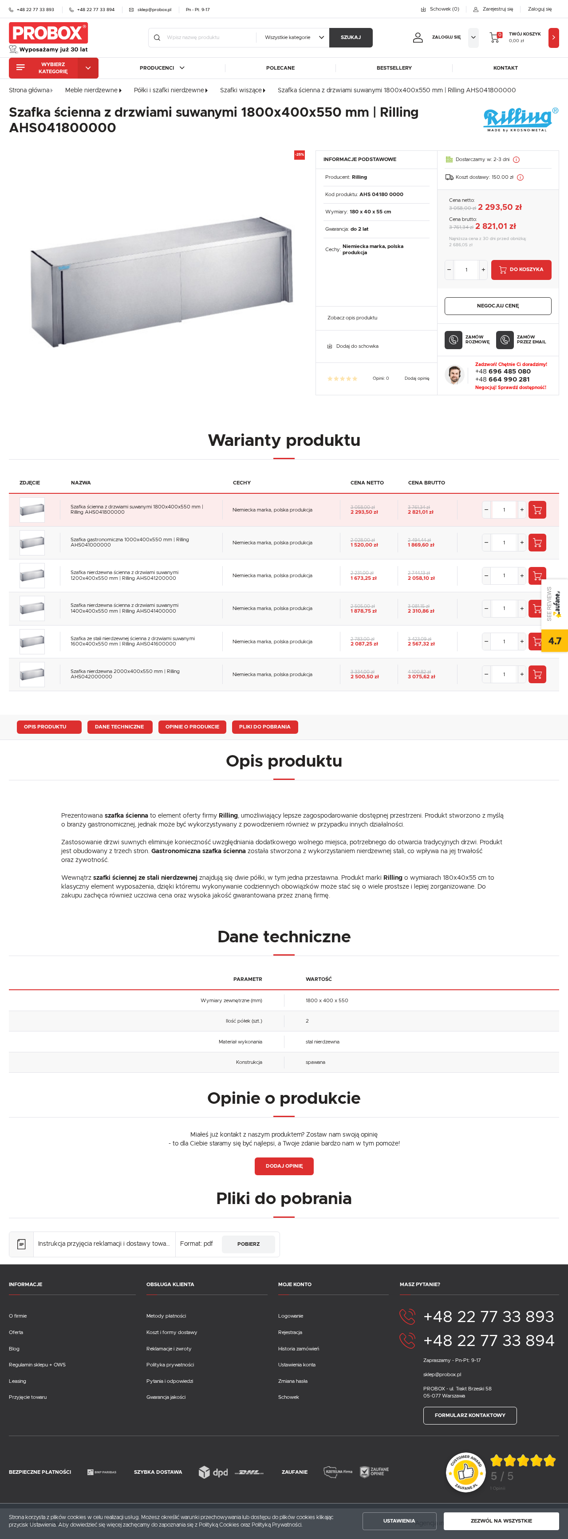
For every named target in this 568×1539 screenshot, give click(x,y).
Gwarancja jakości (165, 1397)
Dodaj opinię (417, 378)
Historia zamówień (298, 1348)
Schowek (288, 1397)
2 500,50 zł (365, 676)
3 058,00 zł (363, 507)
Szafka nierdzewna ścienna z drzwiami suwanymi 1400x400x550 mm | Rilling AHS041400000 (124, 608)
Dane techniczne (119, 726)
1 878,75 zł (364, 611)
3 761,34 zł (419, 507)
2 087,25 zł (364, 644)
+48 (503, 371)
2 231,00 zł (362, 573)
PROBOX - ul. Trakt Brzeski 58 (457, 1388)
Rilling (359, 177)
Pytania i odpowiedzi (169, 1381)
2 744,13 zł (419, 573)
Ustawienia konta (297, 1364)
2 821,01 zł (421, 512)
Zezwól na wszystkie (501, 1521)
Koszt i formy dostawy (171, 1332)
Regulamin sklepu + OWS (37, 1364)
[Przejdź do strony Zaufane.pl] (466, 1471)
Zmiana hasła (293, 1381)
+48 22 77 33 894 (489, 1341)
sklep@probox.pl (442, 1374)
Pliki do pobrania (265, 726)
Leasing (17, 1381)
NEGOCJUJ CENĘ (498, 305)
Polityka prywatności (170, 1364)
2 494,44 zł (419, 540)
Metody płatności (166, 1316)
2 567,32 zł (421, 644)
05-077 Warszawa (444, 1395)
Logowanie (290, 1316)
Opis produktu (45, 726)
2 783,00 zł (363, 639)
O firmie (18, 1316)
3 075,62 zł (421, 676)
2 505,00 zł (363, 606)
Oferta (16, 1332)
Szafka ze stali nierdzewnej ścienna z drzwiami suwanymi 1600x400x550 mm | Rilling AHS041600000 (133, 641)
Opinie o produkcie (192, 726)
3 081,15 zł (419, 606)
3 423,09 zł (419, 639)
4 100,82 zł (419, 672)
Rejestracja (290, 1332)
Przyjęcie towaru (28, 1397)
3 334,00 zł (363, 672)
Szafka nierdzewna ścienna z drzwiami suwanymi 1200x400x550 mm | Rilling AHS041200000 (124, 575)
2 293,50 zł (364, 512)
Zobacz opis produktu (352, 317)
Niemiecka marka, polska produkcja (272, 510)
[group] (523, 1472)
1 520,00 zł (364, 545)
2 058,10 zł (421, 578)
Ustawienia (399, 1521)
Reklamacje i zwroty (169, 1348)
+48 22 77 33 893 (488, 1317)
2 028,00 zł (363, 540)
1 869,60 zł (421, 545)
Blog (14, 1348)
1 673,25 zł (364, 578)
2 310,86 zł (421, 611)
